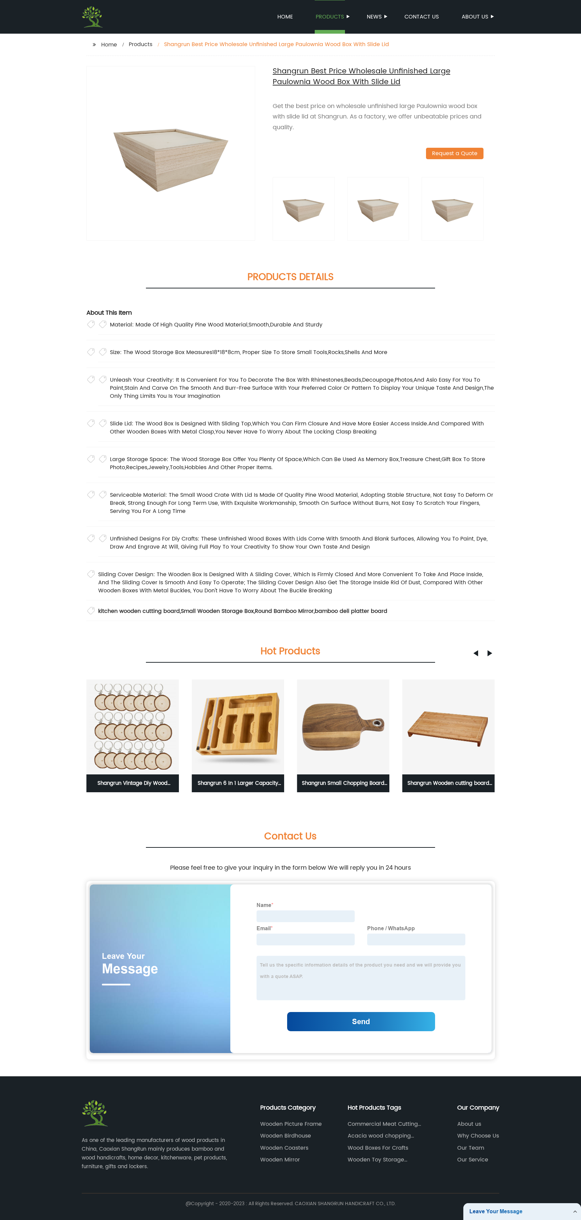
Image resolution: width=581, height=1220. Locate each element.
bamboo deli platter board (351, 611)
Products (330, 16)
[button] (475, 653)
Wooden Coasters (284, 1148)
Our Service (472, 1159)
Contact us (421, 16)
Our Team (470, 1148)
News (374, 16)
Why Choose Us (478, 1135)
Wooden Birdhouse (285, 1136)
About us (475, 16)
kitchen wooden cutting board (139, 611)
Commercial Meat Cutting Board (383, 1124)
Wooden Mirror (280, 1160)
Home (285, 16)
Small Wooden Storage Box (217, 611)
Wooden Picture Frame (291, 1124)
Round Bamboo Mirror (284, 611)
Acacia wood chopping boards (379, 1136)
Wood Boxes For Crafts (378, 1148)
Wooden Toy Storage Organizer (376, 1160)
